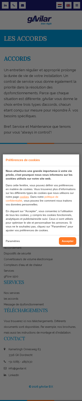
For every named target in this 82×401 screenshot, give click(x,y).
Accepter (67, 241)
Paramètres (13, 241)
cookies (24, 196)
